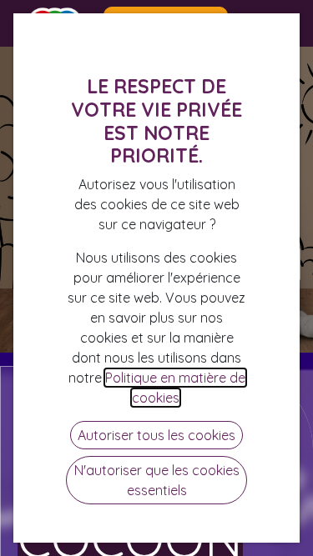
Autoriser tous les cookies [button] (156, 435)
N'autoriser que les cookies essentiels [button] (157, 480)
